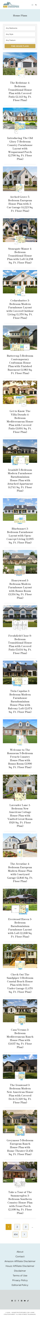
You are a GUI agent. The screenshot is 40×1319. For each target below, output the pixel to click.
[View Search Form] (36, 5)
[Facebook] (18, 1300)
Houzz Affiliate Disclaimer (20, 1266)
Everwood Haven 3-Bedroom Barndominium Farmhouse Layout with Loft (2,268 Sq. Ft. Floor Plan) (20, 927)
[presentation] (20, 65)
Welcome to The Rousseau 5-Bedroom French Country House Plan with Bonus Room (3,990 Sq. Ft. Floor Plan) (20, 758)
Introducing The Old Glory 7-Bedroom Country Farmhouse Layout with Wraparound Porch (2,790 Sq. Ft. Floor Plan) (20, 148)
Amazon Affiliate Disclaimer (20, 1261)
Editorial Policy (20, 1285)
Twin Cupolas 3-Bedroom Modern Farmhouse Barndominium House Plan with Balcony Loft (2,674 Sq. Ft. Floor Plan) (20, 701)
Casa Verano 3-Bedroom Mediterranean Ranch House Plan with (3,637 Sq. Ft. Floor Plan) (20, 1038)
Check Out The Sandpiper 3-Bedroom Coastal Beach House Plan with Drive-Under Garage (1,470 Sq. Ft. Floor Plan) (20, 982)
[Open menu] (32, 4)
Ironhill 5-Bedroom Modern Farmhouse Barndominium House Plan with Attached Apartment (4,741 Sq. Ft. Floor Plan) (20, 480)
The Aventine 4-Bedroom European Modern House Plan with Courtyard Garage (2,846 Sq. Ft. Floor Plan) (20, 872)
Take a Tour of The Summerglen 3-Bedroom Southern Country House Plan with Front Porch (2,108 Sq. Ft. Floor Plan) (20, 1202)
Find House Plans (20, 46)
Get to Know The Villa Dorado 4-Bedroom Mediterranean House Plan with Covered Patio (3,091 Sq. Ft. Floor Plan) (20, 421)
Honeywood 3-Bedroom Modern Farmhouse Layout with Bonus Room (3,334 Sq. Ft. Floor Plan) (20, 588)
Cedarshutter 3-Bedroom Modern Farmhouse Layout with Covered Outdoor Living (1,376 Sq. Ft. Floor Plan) (20, 309)
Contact (20, 1256)
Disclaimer (20, 1270)
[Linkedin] (12, 1300)
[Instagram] (15, 1300)
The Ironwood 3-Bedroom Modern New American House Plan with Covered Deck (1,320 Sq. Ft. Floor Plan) (20, 1093)
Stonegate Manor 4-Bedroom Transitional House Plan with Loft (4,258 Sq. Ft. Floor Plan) (20, 255)
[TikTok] (27, 1300)
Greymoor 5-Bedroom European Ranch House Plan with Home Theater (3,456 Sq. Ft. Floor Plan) (20, 1147)
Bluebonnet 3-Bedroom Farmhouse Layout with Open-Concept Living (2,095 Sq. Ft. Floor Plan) (20, 535)
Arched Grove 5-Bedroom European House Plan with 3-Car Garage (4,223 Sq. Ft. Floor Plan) (20, 203)
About (20, 1251)
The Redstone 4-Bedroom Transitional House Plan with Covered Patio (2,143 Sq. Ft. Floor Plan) (20, 91)
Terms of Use (20, 1275)
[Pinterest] (21, 1300)
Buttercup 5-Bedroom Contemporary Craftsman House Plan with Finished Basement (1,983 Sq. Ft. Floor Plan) (20, 364)
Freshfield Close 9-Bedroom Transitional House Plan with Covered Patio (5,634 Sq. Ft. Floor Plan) (20, 644)
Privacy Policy (20, 1280)
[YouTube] (24, 1300)
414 (16, 1234)
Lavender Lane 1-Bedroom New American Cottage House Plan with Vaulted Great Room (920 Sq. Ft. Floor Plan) (20, 815)
